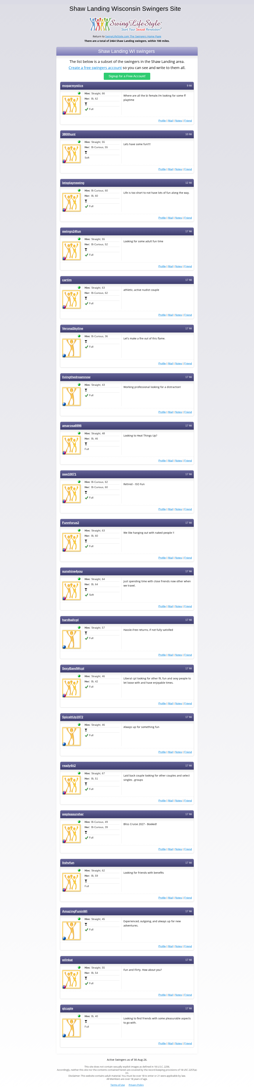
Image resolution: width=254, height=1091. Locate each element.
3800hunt (68, 134)
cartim (67, 280)
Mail (170, 120)
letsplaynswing (73, 183)
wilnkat (67, 960)
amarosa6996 (71, 425)
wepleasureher (73, 814)
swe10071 (69, 474)
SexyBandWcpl (73, 668)
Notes (178, 120)
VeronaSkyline (72, 328)
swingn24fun (71, 231)
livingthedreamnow (76, 377)
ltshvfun (68, 863)
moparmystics (72, 85)
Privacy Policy (136, 1085)
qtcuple (67, 1008)
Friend (188, 120)
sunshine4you (72, 571)
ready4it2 (69, 765)
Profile (162, 120)
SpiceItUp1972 (72, 717)
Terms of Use (117, 1085)
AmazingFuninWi (74, 911)
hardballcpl (70, 620)
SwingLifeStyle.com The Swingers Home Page (133, 36)
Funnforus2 (70, 523)
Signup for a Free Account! (127, 76)
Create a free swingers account (95, 67)
